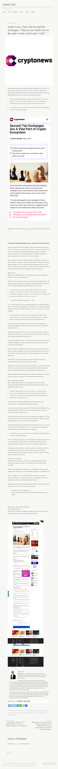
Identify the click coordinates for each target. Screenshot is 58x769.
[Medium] (21, 701)
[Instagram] (13, 701)
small (28, 712)
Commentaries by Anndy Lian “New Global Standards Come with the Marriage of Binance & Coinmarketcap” (16, 723)
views (41, 712)
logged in (17, 744)
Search (27, 12)
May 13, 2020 (30, 300)
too (39, 712)
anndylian (46, 710)
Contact (33, 12)
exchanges (10, 712)
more (17, 712)
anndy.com (40, 710)
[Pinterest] (19, 701)
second (25, 712)
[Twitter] (15, 701)
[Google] (27, 701)
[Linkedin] (9, 701)
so (31, 712)
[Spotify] (25, 701)
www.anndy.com (12, 715)
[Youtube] (29, 701)
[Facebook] (11, 701)
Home (4, 12)
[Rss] (17, 701)
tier (36, 712)
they (34, 712)
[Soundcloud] (23, 701)
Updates (15, 12)
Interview (19, 710)
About (9, 12)
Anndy (14, 710)
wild (45, 712)
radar (21, 712)
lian (15, 712)
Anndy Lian (9, 4)
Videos (21, 12)
